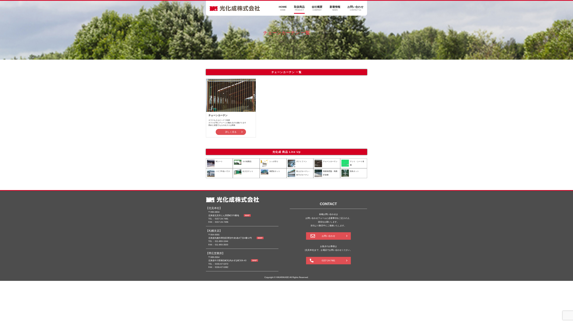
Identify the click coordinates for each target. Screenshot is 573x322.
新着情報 (335, 8)
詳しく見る (231, 132)
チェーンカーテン (218, 115)
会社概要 (317, 8)
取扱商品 (299, 8)
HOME (283, 8)
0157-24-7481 (328, 260)
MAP (247, 215)
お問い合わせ (355, 8)
